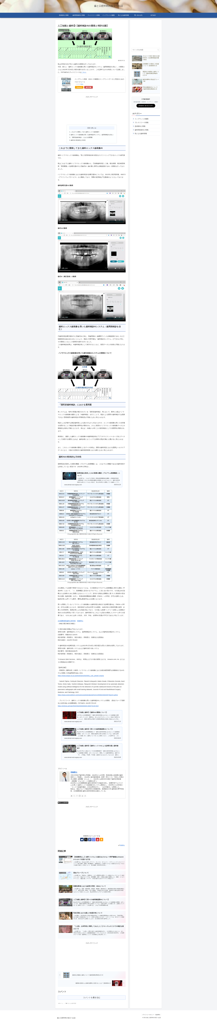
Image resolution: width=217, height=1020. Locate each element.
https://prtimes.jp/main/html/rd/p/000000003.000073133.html (78, 706)
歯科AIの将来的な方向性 (78, 140)
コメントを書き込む (91, 997)
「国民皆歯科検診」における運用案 (81, 137)
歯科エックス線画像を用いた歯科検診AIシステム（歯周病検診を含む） (92, 134)
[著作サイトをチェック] (71, 796)
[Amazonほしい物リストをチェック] (85, 796)
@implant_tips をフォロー (146, 105)
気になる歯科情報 (64, 802)
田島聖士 (80, 621)
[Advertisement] (92, 110)
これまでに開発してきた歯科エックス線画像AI (85, 132)
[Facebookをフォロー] (77, 796)
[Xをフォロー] (74, 796)
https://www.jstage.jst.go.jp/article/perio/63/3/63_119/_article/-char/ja (81, 676)
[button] (158, 50)
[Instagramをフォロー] (80, 796)
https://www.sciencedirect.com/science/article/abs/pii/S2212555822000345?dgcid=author (88, 695)
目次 (89, 128)
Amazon (79, 87)
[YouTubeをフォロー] (82, 796)
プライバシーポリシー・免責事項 (151, 1014)
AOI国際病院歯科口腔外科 (67, 621)
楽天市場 (88, 87)
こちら (83, 72)
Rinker (82, 84)
